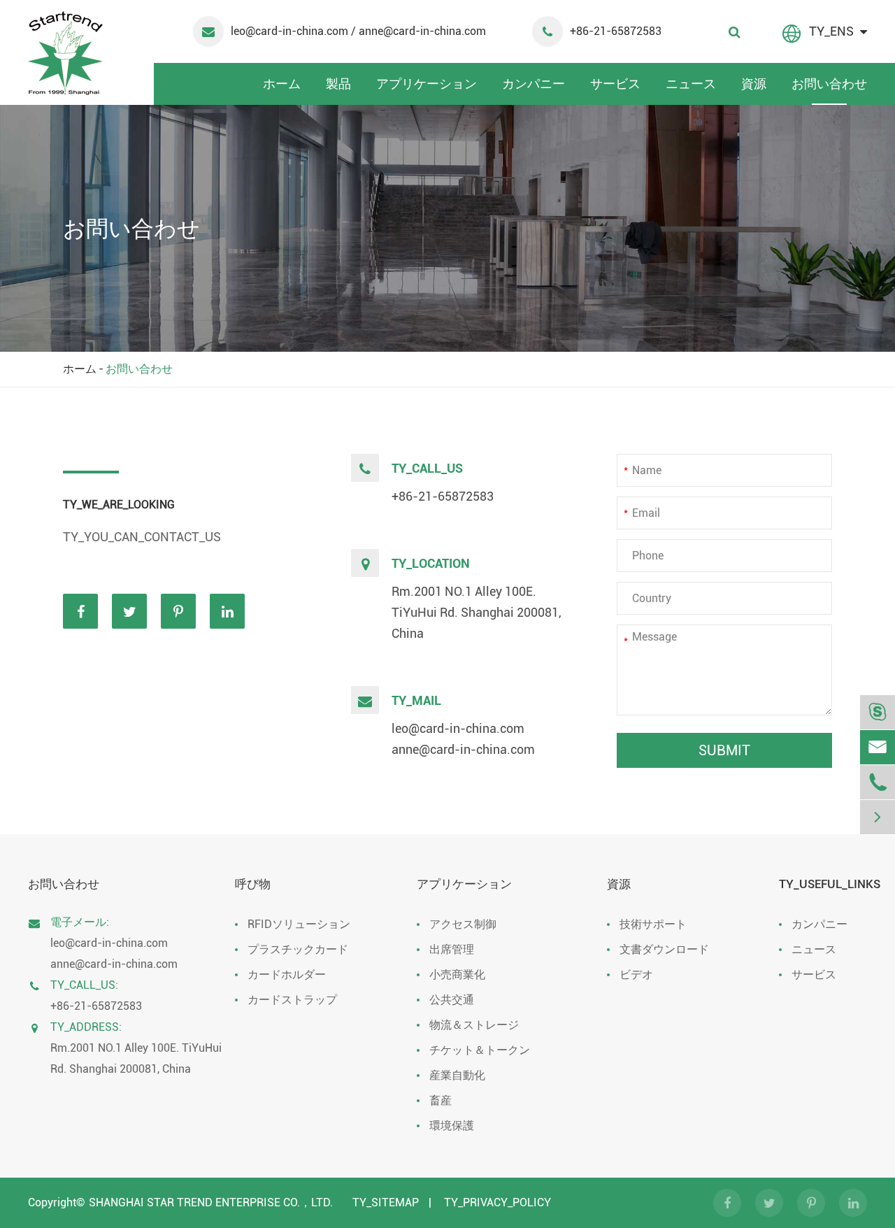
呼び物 (253, 884)
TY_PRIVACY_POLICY (497, 1202)
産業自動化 (457, 1075)
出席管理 (451, 949)
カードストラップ (292, 999)
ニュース (691, 83)
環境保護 (451, 1125)
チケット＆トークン (479, 1050)
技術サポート (653, 924)
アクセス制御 (462, 924)
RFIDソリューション (299, 924)
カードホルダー (287, 974)
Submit (724, 750)
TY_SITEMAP (385, 1202)
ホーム (282, 83)
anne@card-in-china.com (463, 749)
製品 (338, 83)
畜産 (440, 1100)
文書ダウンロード (664, 949)
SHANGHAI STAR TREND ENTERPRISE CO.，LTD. (211, 1202)
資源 (753, 83)
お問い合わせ (829, 83)
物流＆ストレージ (474, 1024)
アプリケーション (426, 83)
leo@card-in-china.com (291, 31)
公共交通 (451, 999)
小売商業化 (457, 974)
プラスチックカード (298, 949)
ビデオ (636, 974)
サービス (615, 83)
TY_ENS (831, 31)
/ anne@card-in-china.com (418, 31)
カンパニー (533, 83)
